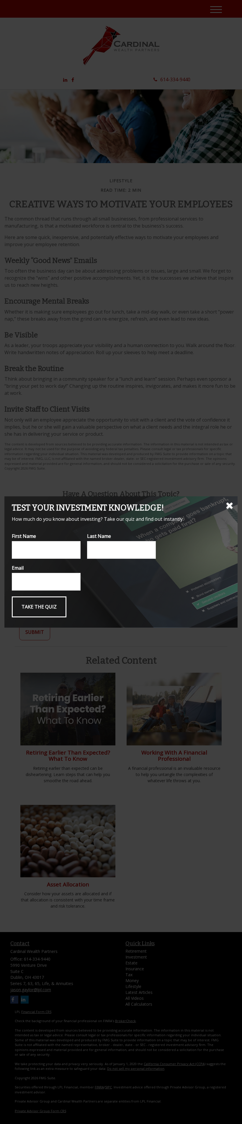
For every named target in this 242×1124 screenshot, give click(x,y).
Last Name (99, 536)
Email (18, 568)
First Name (24, 536)
